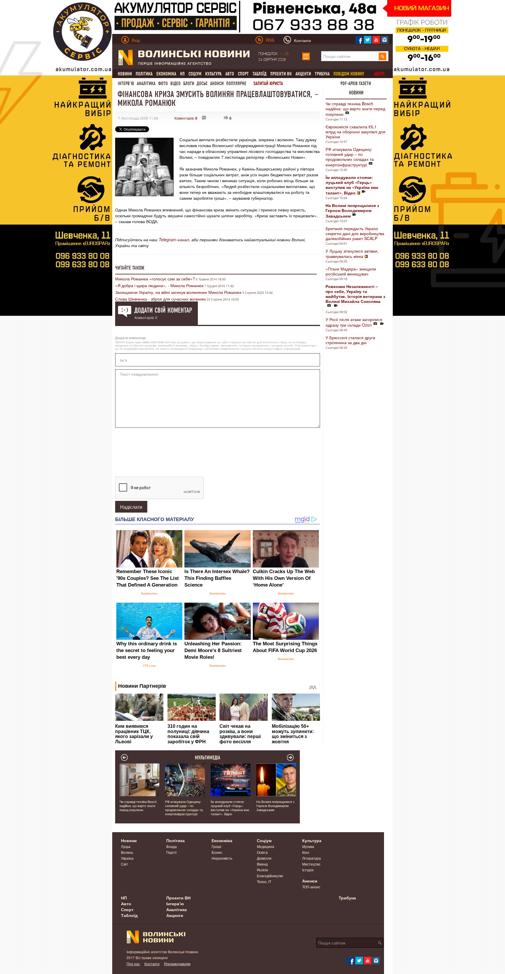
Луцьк (125, 846)
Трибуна (322, 74)
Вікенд (262, 863)
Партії (171, 852)
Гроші (216, 846)
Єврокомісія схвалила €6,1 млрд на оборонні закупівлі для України (355, 131)
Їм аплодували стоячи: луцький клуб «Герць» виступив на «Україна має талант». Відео (230, 807)
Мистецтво (311, 863)
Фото (163, 83)
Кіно (305, 852)
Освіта (262, 852)
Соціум (194, 74)
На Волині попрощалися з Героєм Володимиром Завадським (275, 805)
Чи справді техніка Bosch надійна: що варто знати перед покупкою (355, 109)
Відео (175, 83)
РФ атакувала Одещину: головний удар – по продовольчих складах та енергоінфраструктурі (350, 157)
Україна (127, 858)
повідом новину (348, 74)
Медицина (265, 846)
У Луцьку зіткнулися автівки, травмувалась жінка (352, 253)
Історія (308, 869)
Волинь (127, 852)
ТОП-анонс (311, 886)
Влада (171, 846)
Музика (308, 846)
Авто (229, 74)
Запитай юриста (268, 83)
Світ (124, 863)
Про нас (133, 963)
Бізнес (217, 852)
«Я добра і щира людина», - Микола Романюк (159, 285)
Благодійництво (270, 875)
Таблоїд (259, 74)
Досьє (202, 83)
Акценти (303, 74)
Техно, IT (264, 881)
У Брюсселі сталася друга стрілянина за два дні (350, 340)
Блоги (188, 83)
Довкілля (264, 858)
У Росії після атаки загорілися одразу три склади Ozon (354, 322)
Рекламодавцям (177, 963)
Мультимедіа (207, 757)
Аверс (379, 74)
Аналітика (146, 83)
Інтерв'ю (126, 83)
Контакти (152, 963)
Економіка (166, 74)
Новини (125, 74)
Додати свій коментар (163, 310)
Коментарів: (185, 117)
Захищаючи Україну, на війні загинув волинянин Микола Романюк (178, 292)
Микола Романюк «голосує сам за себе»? (155, 279)
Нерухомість (222, 858)
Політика (144, 74)
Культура (213, 74)
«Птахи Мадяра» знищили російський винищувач (351, 271)
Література (311, 858)
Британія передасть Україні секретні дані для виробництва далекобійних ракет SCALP (355, 233)
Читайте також (129, 268)
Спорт (243, 74)
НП (182, 74)
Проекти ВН (281, 74)
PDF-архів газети (355, 83)
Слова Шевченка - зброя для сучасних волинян (160, 299)
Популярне (236, 83)
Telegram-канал (174, 239)
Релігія (262, 869)
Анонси (217, 83)
